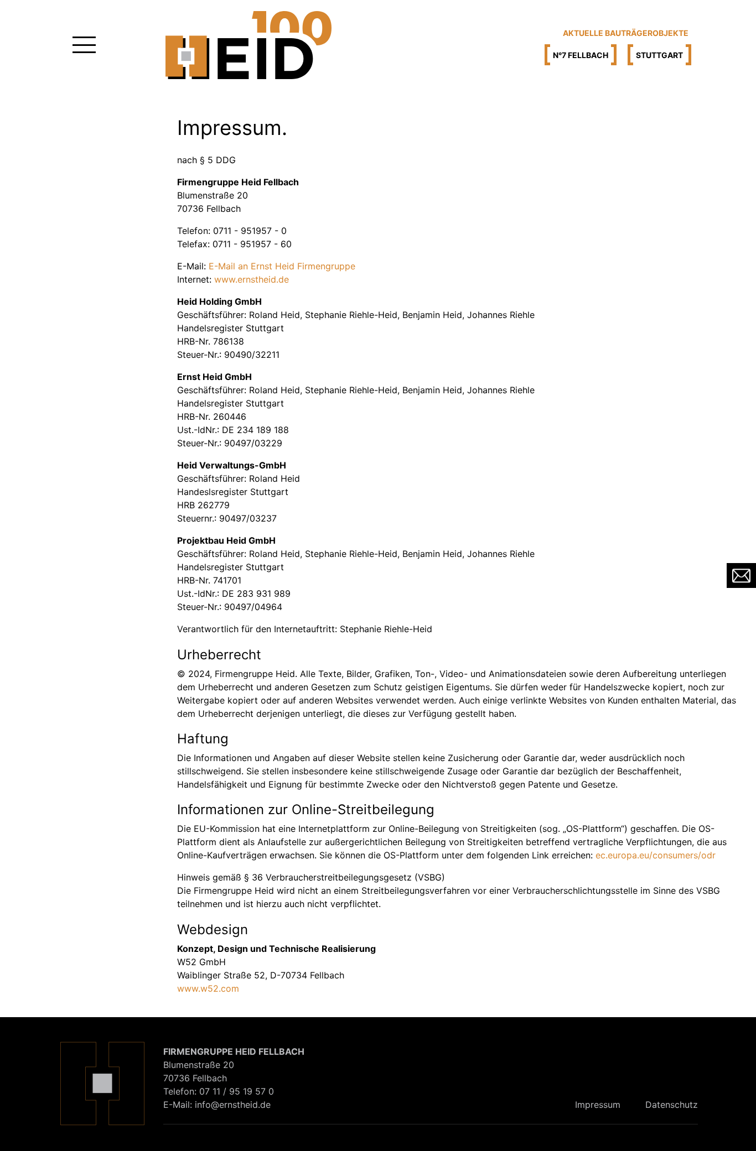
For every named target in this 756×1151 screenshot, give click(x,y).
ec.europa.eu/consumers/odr (656, 855)
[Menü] (84, 45)
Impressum (597, 1104)
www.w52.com (208, 988)
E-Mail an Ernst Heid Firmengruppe (282, 266)
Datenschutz (671, 1104)
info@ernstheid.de (233, 1104)
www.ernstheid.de (251, 279)
